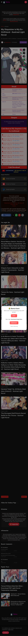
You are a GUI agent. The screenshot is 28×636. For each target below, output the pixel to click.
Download (14, 322)
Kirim (14, 315)
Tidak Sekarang (14, 326)
